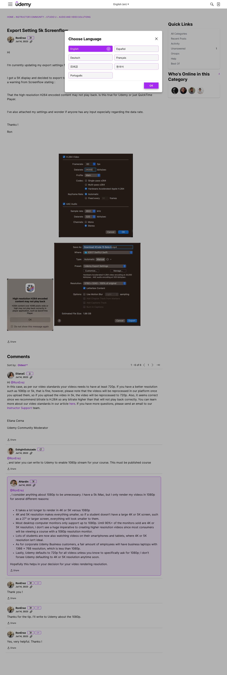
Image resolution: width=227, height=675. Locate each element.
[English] (23, 4)
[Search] (212, 4)
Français (121, 57)
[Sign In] (218, 4)
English (74, 48)
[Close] (156, 39)
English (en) (120, 4)
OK (151, 85)
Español (120, 48)
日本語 (74, 66)
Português (76, 75)
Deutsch (75, 57)
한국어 (120, 66)
